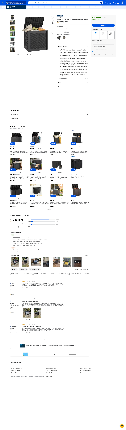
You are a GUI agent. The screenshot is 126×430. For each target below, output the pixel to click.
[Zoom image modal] (52, 23)
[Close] (24, 7)
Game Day (64, 6)
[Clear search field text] (98, 2)
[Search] (101, 3)
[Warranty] (87, 122)
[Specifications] (87, 118)
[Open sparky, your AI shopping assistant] (122, 426)
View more (49, 209)
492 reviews (22, 221)
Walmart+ (99, 6)
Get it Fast (36, 6)
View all (86, 255)
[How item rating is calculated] (22, 223)
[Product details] (87, 114)
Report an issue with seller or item (100, 49)
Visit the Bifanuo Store (61, 17)
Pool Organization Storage (51, 368)
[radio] (60, 30)
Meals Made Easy (71, 6)
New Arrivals (48, 6)
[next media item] (52, 33)
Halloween (29, 6)
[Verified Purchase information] (34, 281)
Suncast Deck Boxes (84, 372)
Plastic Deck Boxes (14, 372)
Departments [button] (5, 7)
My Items (78, 6)
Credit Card (92, 6)
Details (101, 51)
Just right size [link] (16, 241)
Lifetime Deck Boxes (50, 372)
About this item (14, 110)
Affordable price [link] (16, 237)
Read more (24, 306)
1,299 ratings (68, 22)
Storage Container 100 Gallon (86, 368)
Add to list (99, 54)
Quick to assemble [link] (17, 245)
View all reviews (14, 226)
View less (45, 251)
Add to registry (111, 54)
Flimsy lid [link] (15, 249)
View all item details (63, 78)
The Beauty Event (56, 6)
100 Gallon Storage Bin (15, 370)
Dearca (103, 46)
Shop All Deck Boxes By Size (51, 370)
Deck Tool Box (83, 365)
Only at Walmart (85, 6)
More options (105, 42)
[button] (108, 2)
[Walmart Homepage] (3, 2)
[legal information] (102, 21)
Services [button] (13, 7)
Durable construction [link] (18, 243)
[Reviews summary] (65, 22)
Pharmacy (42, 6)
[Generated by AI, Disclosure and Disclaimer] (87, 78)
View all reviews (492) (49, 338)
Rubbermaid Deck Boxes (16, 365)
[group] (63, 22)
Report (35, 287)
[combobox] (65, 2)
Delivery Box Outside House (16, 368)
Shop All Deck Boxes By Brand (86, 370)
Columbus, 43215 (98, 40)
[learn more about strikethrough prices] (105, 17)
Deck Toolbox (48, 365)
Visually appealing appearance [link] (19, 239)
